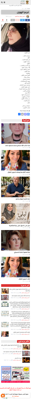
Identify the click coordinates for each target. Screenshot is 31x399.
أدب (25, 8)
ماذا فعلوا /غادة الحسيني (22, 252)
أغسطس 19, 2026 (26, 147)
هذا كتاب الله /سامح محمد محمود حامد (17, 145)
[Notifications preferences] (3, 396)
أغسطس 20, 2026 (16, 292)
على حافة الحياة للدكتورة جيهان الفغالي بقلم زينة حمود (19, 290)
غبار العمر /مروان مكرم (23, 199)
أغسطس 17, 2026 (26, 201)
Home (28, 8)
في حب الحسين (18, 358)
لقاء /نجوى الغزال (24, 279)
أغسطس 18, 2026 (26, 174)
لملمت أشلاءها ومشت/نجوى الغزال (19, 172)
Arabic (4, 398)
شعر (22, 8)
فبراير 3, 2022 (8, 16)
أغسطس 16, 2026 (26, 227)
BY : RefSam (15, 396)
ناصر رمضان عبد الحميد (19, 16)
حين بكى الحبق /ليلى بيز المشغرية (19, 225)
